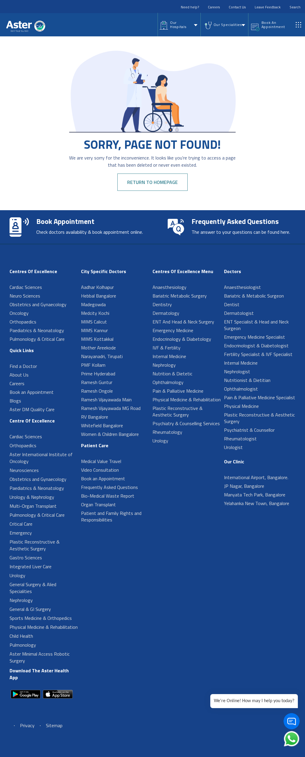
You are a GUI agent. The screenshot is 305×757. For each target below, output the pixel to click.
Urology (17, 575)
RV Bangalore (94, 416)
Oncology (19, 313)
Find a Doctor (23, 366)
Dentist (231, 304)
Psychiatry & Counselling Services (186, 423)
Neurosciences (24, 470)
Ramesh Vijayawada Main (106, 399)
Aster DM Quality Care (32, 409)
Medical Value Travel (101, 461)
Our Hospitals (178, 25)
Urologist (233, 447)
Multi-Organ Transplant (33, 506)
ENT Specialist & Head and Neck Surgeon (256, 325)
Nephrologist (237, 371)
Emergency (21, 532)
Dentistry (162, 304)
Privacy (27, 725)
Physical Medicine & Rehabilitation (44, 627)
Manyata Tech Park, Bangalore (254, 494)
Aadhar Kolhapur (97, 287)
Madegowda (93, 304)
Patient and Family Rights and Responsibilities (111, 516)
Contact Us (237, 7)
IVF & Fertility (166, 347)
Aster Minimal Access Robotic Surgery (40, 657)
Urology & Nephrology (32, 497)
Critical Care (21, 523)
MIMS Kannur (94, 330)
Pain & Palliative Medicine (177, 390)
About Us (19, 374)
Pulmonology (23, 644)
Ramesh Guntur (96, 382)
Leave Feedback (268, 7)
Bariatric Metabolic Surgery (179, 295)
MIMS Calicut (94, 321)
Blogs (15, 400)
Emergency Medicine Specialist (254, 336)
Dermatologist (239, 313)
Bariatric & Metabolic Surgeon (254, 295)
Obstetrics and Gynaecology (38, 304)
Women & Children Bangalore (110, 434)
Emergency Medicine (172, 330)
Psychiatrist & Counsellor (249, 430)
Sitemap (54, 725)
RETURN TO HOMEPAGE (152, 182)
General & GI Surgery (30, 609)
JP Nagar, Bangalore (244, 486)
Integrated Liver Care (31, 566)
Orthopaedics (23, 321)
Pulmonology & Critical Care (37, 339)
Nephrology (21, 600)
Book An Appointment (273, 25)
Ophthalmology (167, 382)
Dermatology (165, 313)
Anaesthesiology (169, 287)
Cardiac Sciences (26, 287)
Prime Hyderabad (98, 373)
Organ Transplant (98, 504)
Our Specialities (228, 24)
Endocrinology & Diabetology (181, 339)
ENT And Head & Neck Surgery (183, 321)
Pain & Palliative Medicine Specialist (259, 397)
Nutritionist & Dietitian (247, 380)
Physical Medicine (241, 406)
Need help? (190, 7)
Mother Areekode (98, 347)
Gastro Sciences (26, 557)
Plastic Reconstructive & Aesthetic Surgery (35, 545)
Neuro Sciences (25, 295)
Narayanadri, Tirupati (102, 356)
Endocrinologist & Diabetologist (256, 345)
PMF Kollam (93, 365)
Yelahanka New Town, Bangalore (256, 503)
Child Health (21, 636)
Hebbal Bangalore (98, 295)
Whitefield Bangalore (102, 425)
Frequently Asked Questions (109, 487)
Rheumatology (167, 432)
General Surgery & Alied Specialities (33, 588)
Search (295, 7)
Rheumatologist (240, 438)
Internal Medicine (169, 356)
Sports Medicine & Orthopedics (41, 618)
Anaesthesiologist (242, 287)
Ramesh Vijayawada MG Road (111, 408)
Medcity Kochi (95, 313)
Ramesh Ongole (97, 390)
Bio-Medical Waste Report (107, 495)
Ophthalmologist (241, 388)
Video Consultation (100, 469)
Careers (214, 7)
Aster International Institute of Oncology (41, 458)
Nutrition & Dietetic (172, 373)
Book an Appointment (32, 392)
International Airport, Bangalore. (256, 477)
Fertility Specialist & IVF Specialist (258, 354)
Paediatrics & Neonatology (37, 330)
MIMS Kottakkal (97, 339)
